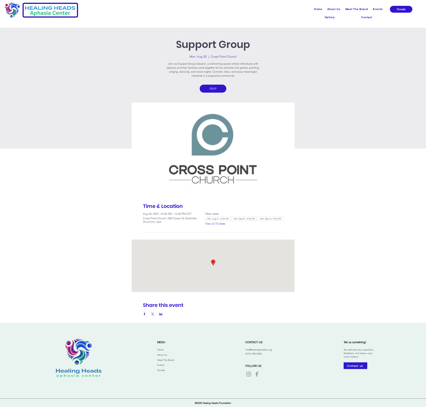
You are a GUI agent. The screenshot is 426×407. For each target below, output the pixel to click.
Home (160, 349)
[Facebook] (257, 374)
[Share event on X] (152, 314)
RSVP (213, 88)
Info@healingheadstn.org (258, 349)
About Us (162, 354)
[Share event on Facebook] (144, 314)
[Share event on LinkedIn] (160, 314)
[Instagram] (248, 374)
